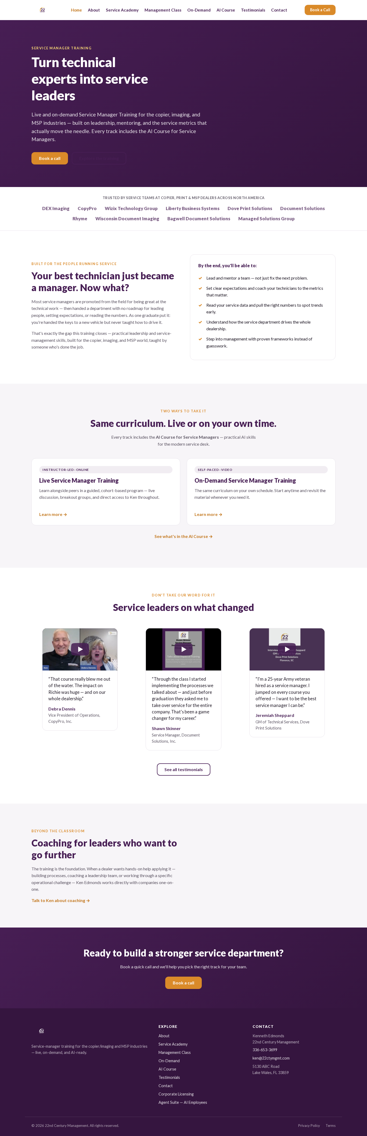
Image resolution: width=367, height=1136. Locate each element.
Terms (331, 1125)
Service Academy (122, 10)
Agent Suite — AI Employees (183, 1102)
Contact (279, 10)
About (94, 10)
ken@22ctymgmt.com (271, 1058)
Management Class (163, 10)
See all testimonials (183, 769)
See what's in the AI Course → (183, 536)
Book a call (49, 158)
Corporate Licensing (176, 1094)
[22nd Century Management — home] (42, 10)
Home (76, 10)
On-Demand (199, 10)
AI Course (226, 10)
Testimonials (253, 10)
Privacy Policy (309, 1125)
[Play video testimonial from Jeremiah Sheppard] (287, 649)
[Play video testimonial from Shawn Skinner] (183, 649)
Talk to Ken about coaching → (60, 900)
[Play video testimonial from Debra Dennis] (79, 649)
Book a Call (320, 10)
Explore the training (99, 158)
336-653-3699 (265, 1049)
